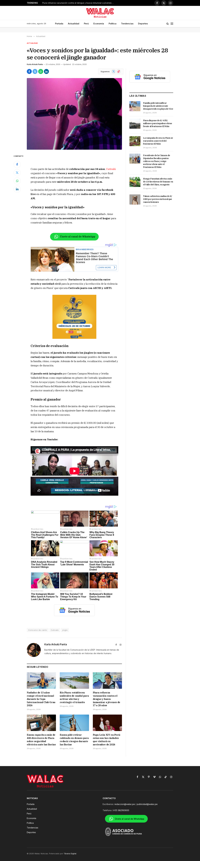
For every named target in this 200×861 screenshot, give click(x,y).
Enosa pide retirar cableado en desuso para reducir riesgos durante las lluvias (74, 739)
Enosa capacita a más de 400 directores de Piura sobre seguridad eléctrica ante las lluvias (79, 3)
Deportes (143, 23)
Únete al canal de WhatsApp (77, 236)
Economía (98, 23)
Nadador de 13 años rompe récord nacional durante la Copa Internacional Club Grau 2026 (41, 699)
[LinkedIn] (17, 189)
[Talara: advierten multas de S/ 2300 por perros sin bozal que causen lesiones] (134, 199)
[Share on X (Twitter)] (35, 71)
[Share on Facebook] (29, 71)
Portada (59, 23)
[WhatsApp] (17, 180)
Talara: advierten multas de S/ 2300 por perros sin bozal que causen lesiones (157, 199)
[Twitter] (17, 172)
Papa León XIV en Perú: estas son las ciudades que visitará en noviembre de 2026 (106, 739)
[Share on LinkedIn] (46, 71)
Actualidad (73, 23)
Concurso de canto (37, 630)
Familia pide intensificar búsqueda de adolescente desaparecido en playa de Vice (158, 106)
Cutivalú (111, 169)
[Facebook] (17, 164)
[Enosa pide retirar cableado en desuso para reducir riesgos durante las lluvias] (74, 723)
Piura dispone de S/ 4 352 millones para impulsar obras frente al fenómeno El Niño (157, 123)
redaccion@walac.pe (124, 804)
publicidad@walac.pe (147, 804)
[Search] (167, 23)
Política (112, 23)
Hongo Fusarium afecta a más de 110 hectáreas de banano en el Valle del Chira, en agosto (158, 181)
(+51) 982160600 (121, 810)
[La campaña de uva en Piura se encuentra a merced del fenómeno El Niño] (134, 141)
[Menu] (172, 23)
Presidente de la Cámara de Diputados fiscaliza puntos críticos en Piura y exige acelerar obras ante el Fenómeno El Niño (156, 161)
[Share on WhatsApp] (40, 71)
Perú (86, 23)
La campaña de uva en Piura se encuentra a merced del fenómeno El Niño (158, 141)
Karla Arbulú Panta (35, 64)
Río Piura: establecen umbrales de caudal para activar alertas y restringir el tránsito (74, 697)
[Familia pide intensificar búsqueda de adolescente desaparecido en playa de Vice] (134, 106)
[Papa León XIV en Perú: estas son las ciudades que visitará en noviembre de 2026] (107, 723)
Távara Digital (70, 853)
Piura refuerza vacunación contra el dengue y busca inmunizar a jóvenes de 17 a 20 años (106, 699)
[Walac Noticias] (100, 13)
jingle (64, 630)
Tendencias (127, 23)
